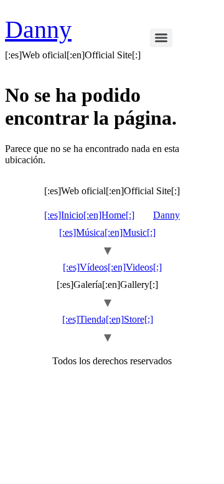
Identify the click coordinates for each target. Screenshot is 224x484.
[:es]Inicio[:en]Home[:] (89, 215)
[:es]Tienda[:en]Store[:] (107, 319)
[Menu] (161, 38)
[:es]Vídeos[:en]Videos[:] (112, 267)
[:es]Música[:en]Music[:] (107, 232)
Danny (38, 29)
